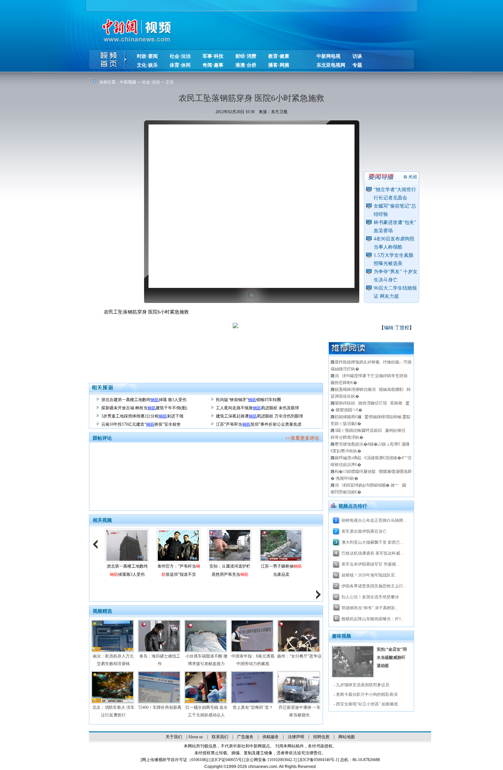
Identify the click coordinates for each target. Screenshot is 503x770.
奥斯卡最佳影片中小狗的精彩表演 (367, 694)
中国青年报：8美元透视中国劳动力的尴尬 (252, 660)
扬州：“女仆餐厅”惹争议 (299, 656)
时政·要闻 (147, 56)
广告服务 (245, 736)
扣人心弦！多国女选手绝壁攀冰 (370, 597)
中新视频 (128, 82)
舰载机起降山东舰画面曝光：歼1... (372, 618)
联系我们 (220, 736)
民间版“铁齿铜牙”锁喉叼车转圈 (248, 399)
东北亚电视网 (331, 65)
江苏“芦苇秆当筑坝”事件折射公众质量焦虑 (258, 424)
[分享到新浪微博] (270, 330)
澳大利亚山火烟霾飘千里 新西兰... (372, 542)
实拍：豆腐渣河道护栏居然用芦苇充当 (229, 570)
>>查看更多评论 (302, 438)
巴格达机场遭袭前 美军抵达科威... (372, 553)
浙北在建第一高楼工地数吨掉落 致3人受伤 (143, 399)
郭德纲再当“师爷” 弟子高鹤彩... (369, 608)
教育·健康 (278, 56)
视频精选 (102, 611)
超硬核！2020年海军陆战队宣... (369, 575)
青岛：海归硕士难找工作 (159, 660)
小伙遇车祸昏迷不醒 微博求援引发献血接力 (206, 660)
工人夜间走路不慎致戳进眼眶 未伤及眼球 (257, 408)
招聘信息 (321, 736)
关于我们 (174, 736)
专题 (357, 65)
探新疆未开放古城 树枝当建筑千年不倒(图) (144, 408)
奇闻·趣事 (213, 65)
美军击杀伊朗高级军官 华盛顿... (370, 564)
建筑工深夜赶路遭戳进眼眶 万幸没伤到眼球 (259, 416)
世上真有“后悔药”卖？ (253, 707)
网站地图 (346, 736)
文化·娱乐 (147, 65)
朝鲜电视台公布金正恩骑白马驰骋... (373, 520)
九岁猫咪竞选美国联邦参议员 (362, 684)
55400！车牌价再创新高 (159, 707)
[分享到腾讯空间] (280, 330)
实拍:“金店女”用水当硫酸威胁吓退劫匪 (392, 657)
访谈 (357, 56)
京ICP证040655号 (226, 759)
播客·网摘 (278, 65)
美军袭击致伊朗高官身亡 (364, 531)
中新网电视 (328, 56)
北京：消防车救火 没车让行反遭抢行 (113, 711)
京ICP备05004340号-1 (318, 759)
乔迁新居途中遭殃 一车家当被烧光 (300, 711)
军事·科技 (213, 56)
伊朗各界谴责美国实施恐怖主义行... (373, 586)
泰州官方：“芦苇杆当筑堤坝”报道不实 (178, 570)
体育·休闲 (180, 65)
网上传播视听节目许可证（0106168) (174, 759)
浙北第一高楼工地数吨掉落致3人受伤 (127, 570)
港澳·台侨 (245, 65)
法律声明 (296, 736)
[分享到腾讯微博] (291, 330)
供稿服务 (270, 736)
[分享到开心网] (311, 330)
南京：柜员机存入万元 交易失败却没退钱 (113, 660)
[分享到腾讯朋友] (301, 330)
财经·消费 (245, 56)
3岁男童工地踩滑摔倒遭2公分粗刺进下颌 (142, 416)
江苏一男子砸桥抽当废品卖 (281, 570)
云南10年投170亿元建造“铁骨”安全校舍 (141, 424)
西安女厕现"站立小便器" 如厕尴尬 (367, 704)
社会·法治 (180, 56)
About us (195, 736)
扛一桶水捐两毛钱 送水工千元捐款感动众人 (206, 711)
